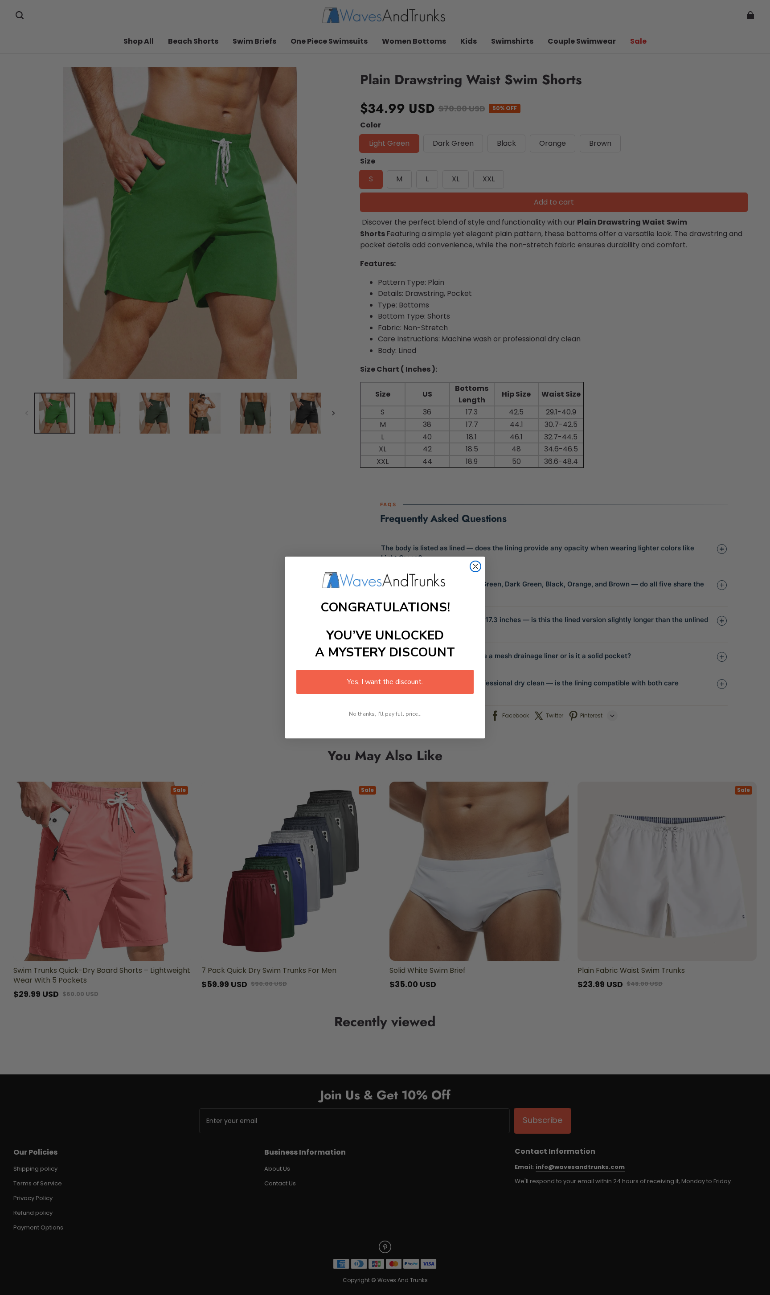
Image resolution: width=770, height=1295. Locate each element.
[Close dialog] (475, 566)
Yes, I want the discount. (385, 682)
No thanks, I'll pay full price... (385, 713)
